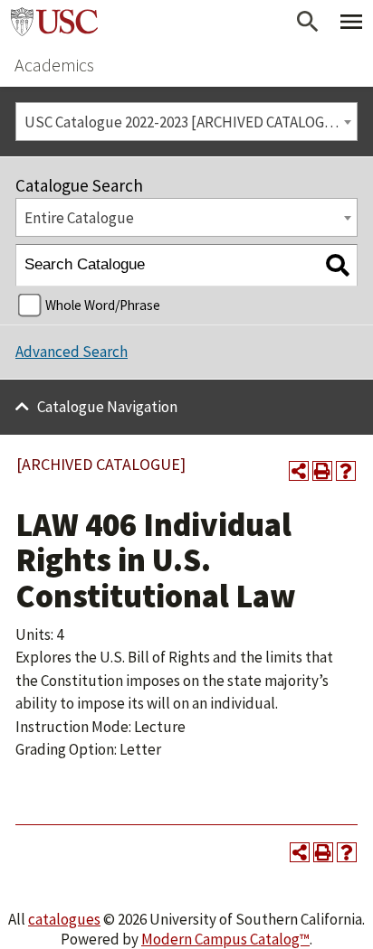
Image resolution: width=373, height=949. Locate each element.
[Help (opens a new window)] (346, 471)
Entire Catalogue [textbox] (79, 218)
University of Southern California (54, 21)
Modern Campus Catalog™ (225, 939)
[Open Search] (308, 21)
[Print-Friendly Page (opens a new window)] (322, 471)
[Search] (337, 265)
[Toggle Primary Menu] (351, 21)
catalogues (64, 919)
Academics (54, 64)
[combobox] (186, 121)
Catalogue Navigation (107, 407)
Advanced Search (71, 352)
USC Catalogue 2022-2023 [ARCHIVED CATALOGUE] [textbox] (186, 122)
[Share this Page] (299, 471)
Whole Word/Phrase (102, 305)
